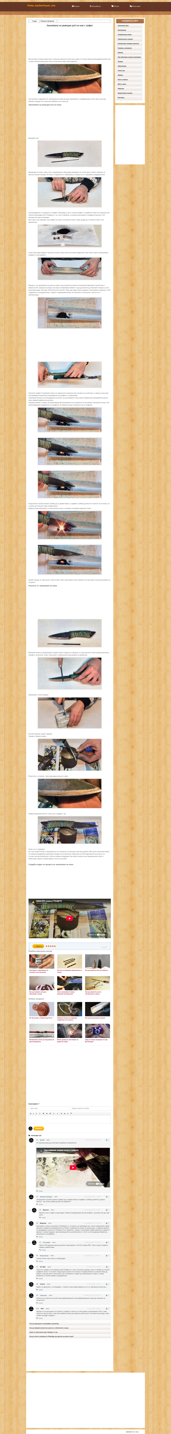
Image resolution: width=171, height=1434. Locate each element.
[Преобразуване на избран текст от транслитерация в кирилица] (68, 1113)
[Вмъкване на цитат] (64, 1113)
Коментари (136, 6)
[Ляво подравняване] (43, 1113)
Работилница (122, 66)
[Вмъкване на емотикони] (54, 1113)
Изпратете (38, 1128)
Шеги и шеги (122, 84)
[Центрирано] (46, 1113)
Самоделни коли (123, 25)
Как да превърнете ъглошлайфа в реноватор (44, 1324)
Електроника (122, 30)
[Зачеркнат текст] (39, 1113)
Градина (120, 52)
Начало (76, 6)
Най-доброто (96, 6)
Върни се (39, 946)
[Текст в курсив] (33, 1113)
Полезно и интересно (125, 48)
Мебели (120, 75)
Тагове (116, 6)
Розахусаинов (44, 1255)
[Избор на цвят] (57, 1113)
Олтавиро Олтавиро (46, 1197)
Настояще (121, 97)
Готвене (120, 61)
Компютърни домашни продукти (128, 43)
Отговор (41, 1191)
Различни (121, 88)
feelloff (42, 1140)
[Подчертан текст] (36, 1113)
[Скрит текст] (61, 1113)
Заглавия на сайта (130, 21)
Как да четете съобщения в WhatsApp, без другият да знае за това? (52, 1336)
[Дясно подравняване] (50, 1113)
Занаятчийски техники (125, 93)
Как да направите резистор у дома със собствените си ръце (49, 1328)
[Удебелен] (30, 1113)
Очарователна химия (125, 34)
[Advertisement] (70, 41)
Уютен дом (121, 70)
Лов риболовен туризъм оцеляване (129, 57)
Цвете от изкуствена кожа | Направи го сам (44, 1332)
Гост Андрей (46, 1242)
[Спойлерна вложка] (71, 1113)
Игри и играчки (123, 79)
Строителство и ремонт (125, 39)
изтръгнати (43, 1295)
